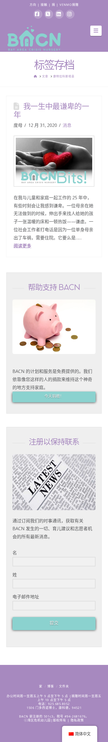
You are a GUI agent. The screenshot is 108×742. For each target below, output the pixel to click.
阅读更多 (22, 246)
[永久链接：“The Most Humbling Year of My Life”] (54, 161)
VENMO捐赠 (69, 5)
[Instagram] (70, 14)
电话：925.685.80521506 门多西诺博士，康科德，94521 (54, 706)
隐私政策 (77, 720)
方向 (33, 5)
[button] (96, 31)
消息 (67, 125)
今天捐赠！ (54, 396)
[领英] (59, 14)
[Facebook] (38, 14)
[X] (48, 14)
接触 (44, 5)
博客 (50, 686)
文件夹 (64, 686)
